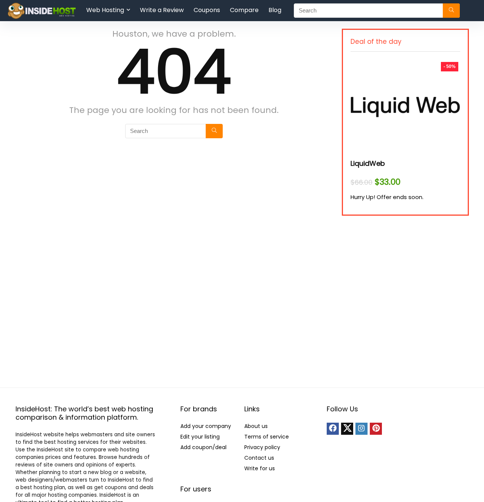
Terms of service (266, 436)
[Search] (451, 10)
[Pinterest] (376, 429)
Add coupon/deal (203, 447)
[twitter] (347, 429)
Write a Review (162, 10)
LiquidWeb (368, 163)
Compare (244, 10)
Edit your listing (200, 436)
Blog (274, 10)
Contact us (259, 458)
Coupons (207, 10)
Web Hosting (105, 10)
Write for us (259, 468)
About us (256, 426)
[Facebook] (333, 429)
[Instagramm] (361, 429)
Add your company (205, 426)
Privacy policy (262, 447)
